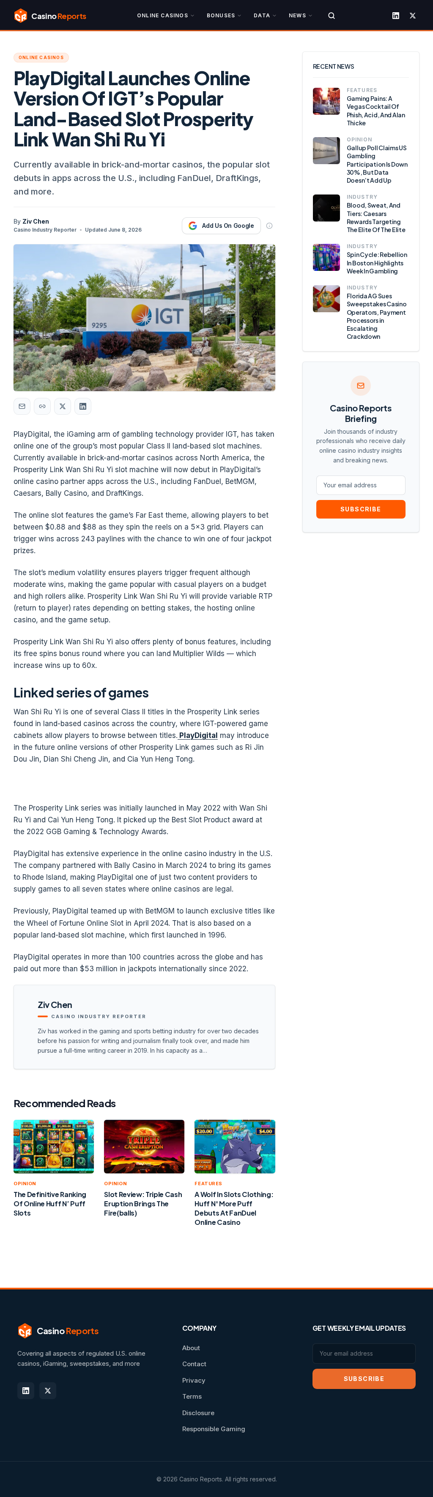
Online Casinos (162, 15)
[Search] (331, 15)
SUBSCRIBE (360, 509)
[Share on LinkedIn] (82, 406)
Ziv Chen (35, 221)
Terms (192, 1396)
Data (262, 15)
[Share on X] (62, 406)
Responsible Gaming (213, 1429)
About (191, 1348)
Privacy (194, 1380)
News (297, 15)
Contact (194, 1364)
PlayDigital (198, 735)
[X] (412, 15)
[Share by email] (22, 406)
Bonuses (221, 15)
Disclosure (198, 1413)
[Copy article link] (42, 406)
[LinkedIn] (396, 15)
